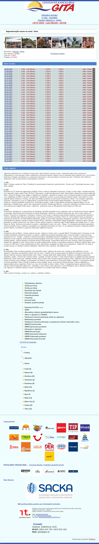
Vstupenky (28, 298)
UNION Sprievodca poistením (35, 327)
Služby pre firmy (31, 286)
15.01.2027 (8, 90)
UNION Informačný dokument (35, 334)
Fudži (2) (28, 369)
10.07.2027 (8, 129)
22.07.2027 (8, 131)
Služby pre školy (31, 288)
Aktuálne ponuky (50, 15)
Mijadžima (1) (30, 391)
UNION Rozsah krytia (32, 331)
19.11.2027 (8, 154)
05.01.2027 (8, 87)
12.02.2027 (8, 97)
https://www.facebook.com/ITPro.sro (49, 517)
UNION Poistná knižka (33, 324)
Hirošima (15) (29, 376)
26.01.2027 (8, 92)
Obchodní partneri (31, 293)
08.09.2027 (8, 140)
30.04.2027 (8, 115)
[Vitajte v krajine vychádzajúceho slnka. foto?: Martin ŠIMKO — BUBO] (89, 47)
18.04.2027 (8, 113)
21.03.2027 (8, 106)
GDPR (27, 310)
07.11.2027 (8, 152)
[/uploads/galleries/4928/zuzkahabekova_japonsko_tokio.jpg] (13, 47)
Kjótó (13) (28, 387)
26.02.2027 (8, 101)
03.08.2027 (8, 133)
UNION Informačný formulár (35, 339)
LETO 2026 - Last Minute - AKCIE (49, 23)
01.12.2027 (8, 156)
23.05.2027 (8, 120)
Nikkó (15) (28, 398)
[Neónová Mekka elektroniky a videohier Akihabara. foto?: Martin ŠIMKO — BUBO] (44, 47)
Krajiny (27, 353)
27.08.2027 (8, 138)
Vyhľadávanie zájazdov (33, 283)
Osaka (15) (28, 405)
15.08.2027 (8, 136)
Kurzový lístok (30, 300)
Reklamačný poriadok (33, 319)
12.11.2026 (8, 78)
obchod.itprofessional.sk (44, 515)
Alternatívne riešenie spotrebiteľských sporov (42, 312)
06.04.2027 (8, 110)
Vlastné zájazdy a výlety (49, 20)
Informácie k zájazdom (33, 329)
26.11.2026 (8, 81)
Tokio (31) (28, 409)
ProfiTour (92, 539)
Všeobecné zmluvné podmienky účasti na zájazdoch (44, 317)
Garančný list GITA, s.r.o (34, 307)
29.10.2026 (8, 76)
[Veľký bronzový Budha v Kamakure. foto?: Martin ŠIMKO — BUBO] (74, 47)
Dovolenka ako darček (33, 290)
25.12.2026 (8, 85)
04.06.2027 (8, 122)
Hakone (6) (28, 372)
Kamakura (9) (29, 383)
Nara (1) (27, 394)
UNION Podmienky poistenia (35, 336)
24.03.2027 (8, 108)
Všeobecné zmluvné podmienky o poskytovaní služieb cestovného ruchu (52, 322)
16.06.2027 (8, 124)
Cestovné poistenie (32, 295)
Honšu (22, 51)
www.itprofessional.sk (42, 514)
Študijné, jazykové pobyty (34, 302)
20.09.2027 (8, 143)
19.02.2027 (8, 99)
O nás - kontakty (49, 18)
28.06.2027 (8, 127)
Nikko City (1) (29, 401)
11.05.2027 (8, 117)
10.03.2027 (8, 104)
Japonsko (15, 51)
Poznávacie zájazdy (58, 54)
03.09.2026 (8, 69)
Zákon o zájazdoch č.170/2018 (36, 315)
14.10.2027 (8, 147)
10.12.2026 (8, 83)
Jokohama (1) (30, 380)
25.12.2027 (8, 161)
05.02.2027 (8, 94)
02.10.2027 (8, 145)
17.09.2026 (8, 71)
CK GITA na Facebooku (28, 342)
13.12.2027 (8, 159)
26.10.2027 (8, 149)
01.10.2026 (8, 74)
